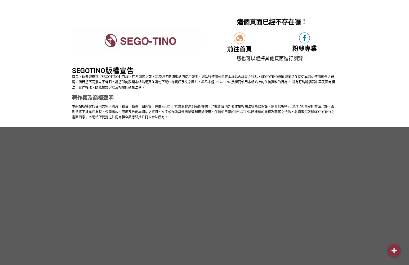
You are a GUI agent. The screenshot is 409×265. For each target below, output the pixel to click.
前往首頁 (239, 49)
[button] (394, 250)
